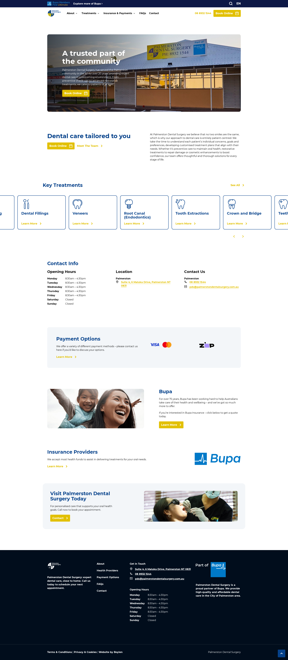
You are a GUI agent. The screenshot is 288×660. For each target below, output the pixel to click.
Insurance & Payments (118, 13)
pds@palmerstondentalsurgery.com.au (214, 287)
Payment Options (108, 577)
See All (235, 185)
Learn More (64, 357)
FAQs (142, 13)
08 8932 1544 (203, 13)
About (70, 13)
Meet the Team (87, 146)
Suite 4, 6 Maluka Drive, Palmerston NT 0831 (146, 284)
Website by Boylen (111, 652)
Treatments (89, 13)
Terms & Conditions (59, 652)
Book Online (224, 13)
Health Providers (107, 570)
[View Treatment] (42, 212)
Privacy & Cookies (85, 652)
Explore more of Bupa (87, 3)
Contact (154, 13)
